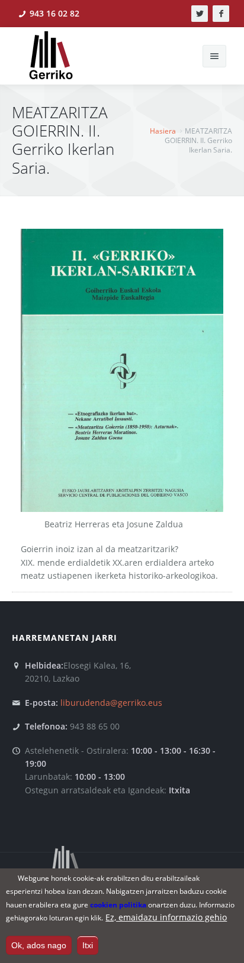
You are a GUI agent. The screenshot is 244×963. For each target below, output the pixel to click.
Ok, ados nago (38, 945)
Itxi (87, 945)
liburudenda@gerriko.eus (111, 702)
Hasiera (163, 131)
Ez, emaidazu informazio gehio (166, 917)
